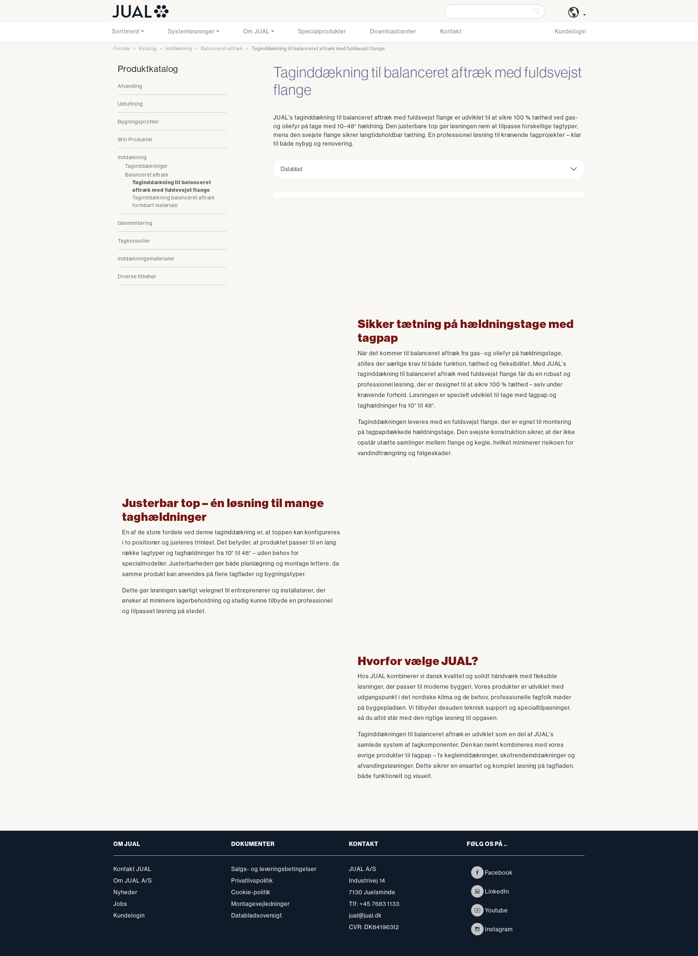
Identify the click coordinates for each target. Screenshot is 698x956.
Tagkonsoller (134, 241)
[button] (577, 15)
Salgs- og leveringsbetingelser (274, 868)
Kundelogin (570, 31)
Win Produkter (135, 139)
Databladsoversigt (256, 915)
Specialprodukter (322, 31)
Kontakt (451, 31)
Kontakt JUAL (132, 868)
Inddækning (178, 48)
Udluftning (130, 104)
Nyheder (125, 892)
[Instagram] (477, 929)
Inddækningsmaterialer (146, 258)
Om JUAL (256, 31)
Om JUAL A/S (132, 880)
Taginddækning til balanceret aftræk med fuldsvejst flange (171, 186)
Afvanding (130, 86)
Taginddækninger (146, 166)
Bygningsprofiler (138, 121)
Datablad (291, 169)
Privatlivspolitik (252, 880)
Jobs (120, 903)
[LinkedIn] (477, 891)
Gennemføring (135, 223)
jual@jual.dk (365, 915)
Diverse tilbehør (137, 276)
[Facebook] (477, 872)
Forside (121, 48)
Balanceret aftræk (222, 48)
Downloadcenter (393, 31)
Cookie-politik (250, 892)
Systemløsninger (191, 31)
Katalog (148, 48)
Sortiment (126, 31)
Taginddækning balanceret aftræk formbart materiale (173, 201)
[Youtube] (477, 910)
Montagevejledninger (260, 903)
